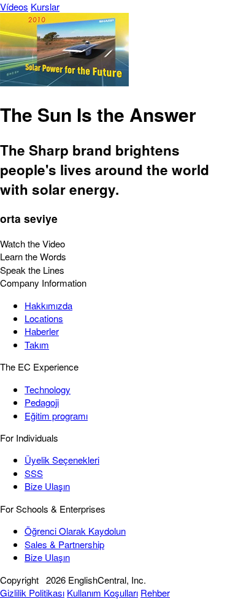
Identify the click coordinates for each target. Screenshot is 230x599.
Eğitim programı (56, 415)
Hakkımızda (48, 305)
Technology (48, 389)
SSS (34, 473)
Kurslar (45, 6)
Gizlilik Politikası (32, 592)
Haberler (42, 331)
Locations (44, 318)
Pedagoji (42, 402)
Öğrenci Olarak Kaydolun (75, 530)
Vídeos (14, 6)
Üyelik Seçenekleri (62, 459)
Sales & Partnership (64, 544)
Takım (37, 344)
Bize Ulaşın (47, 486)
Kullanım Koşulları (102, 592)
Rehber (155, 592)
